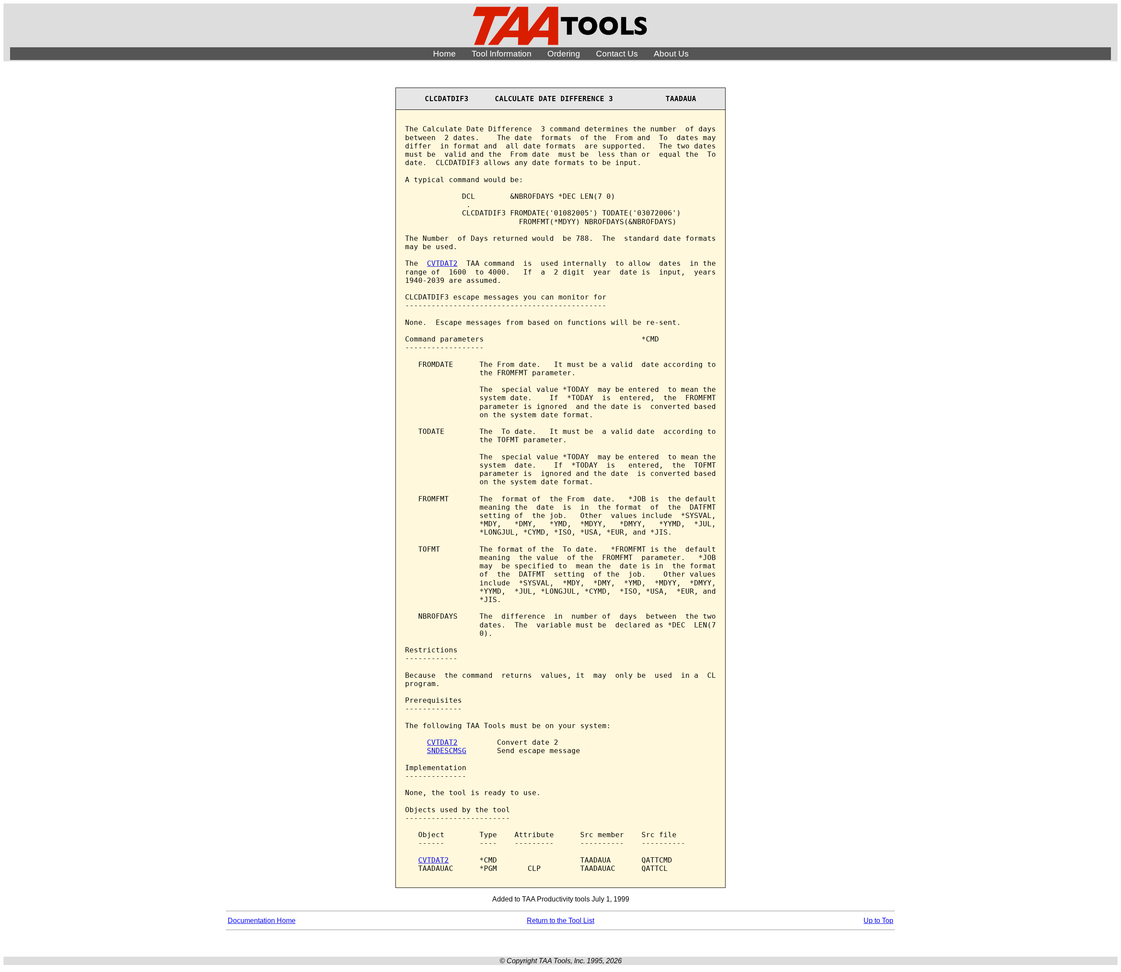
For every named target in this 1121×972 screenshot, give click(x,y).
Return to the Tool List (560, 920)
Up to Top (878, 920)
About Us (671, 53)
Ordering (563, 53)
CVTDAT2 (442, 263)
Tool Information (502, 53)
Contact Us (617, 53)
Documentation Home (262, 920)
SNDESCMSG (446, 751)
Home (444, 53)
